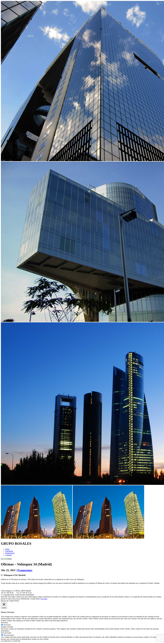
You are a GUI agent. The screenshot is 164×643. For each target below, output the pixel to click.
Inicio (7, 549)
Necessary (7, 625)
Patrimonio (9, 551)
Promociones (10, 553)
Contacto (8, 555)
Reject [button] (38, 599)
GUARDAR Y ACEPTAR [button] (10, 641)
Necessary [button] (4, 623)
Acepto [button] (32, 599)
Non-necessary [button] (6, 633)
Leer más (44, 599)
